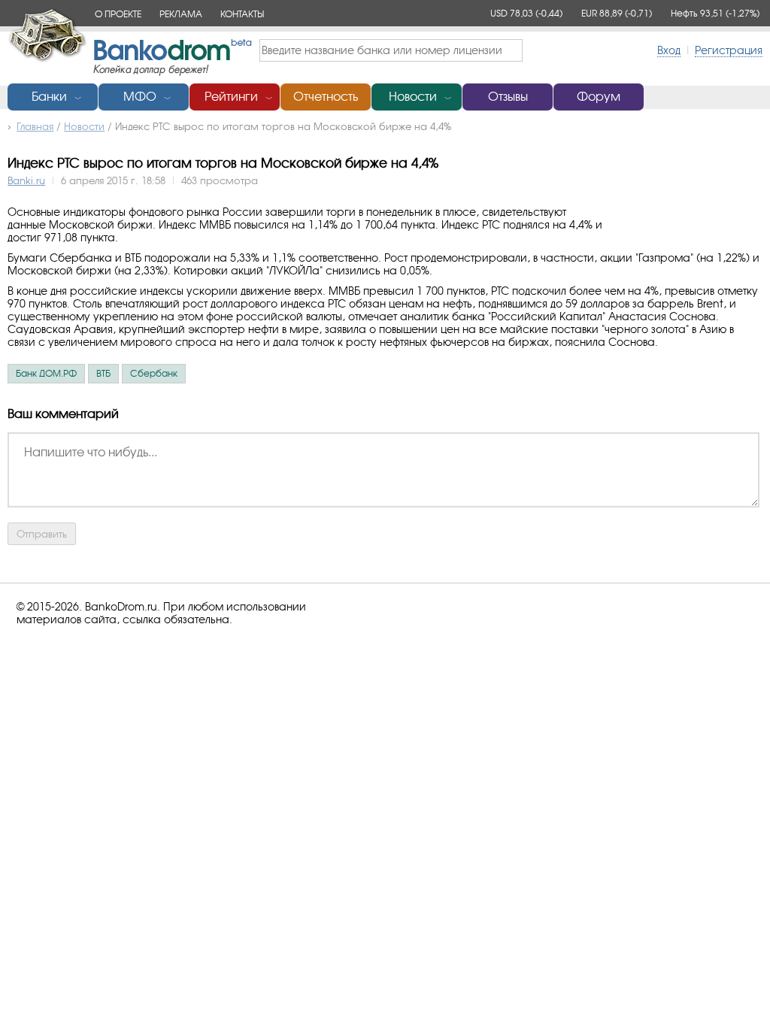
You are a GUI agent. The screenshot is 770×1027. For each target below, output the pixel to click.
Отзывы (508, 96)
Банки (49, 96)
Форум (598, 96)
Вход (669, 50)
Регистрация (728, 50)
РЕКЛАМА (180, 14)
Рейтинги (231, 96)
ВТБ (103, 373)
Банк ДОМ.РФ (46, 373)
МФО (139, 96)
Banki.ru (26, 180)
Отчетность (325, 96)
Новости (413, 96)
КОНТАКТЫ (242, 14)
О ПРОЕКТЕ (118, 14)
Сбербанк (153, 373)
